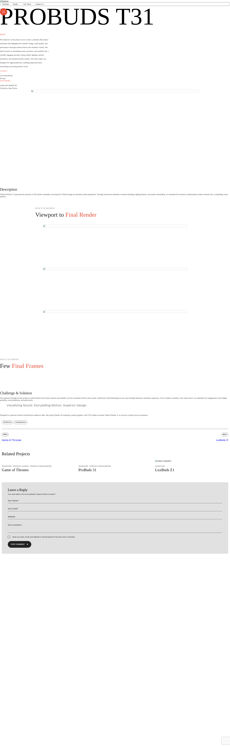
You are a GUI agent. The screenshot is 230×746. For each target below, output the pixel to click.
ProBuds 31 (87, 470)
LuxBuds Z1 (164, 470)
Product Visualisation (41, 466)
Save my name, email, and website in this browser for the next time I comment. (43, 537)
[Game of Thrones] (38, 461)
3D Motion (6, 466)
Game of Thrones (15, 470)
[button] (115, 7)
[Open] (3, 11)
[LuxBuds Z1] (191, 461)
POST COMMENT (18, 544)
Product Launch (21, 466)
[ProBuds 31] (115, 461)
